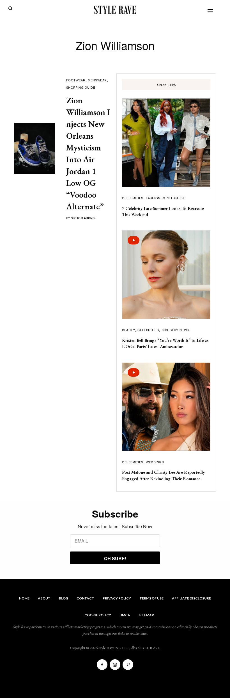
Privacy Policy (117, 598)
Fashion (153, 198)
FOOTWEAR (75, 80)
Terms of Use (151, 598)
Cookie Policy (97, 615)
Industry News (175, 330)
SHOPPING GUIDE (80, 87)
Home (24, 598)
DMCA (124, 615)
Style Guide (174, 198)
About (44, 598)
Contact (85, 598)
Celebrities (132, 198)
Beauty (128, 330)
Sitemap (146, 615)
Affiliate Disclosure (191, 598)
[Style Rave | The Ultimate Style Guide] (115, 10)
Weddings (155, 462)
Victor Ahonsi (83, 218)
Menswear (97, 80)
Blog (63, 598)
